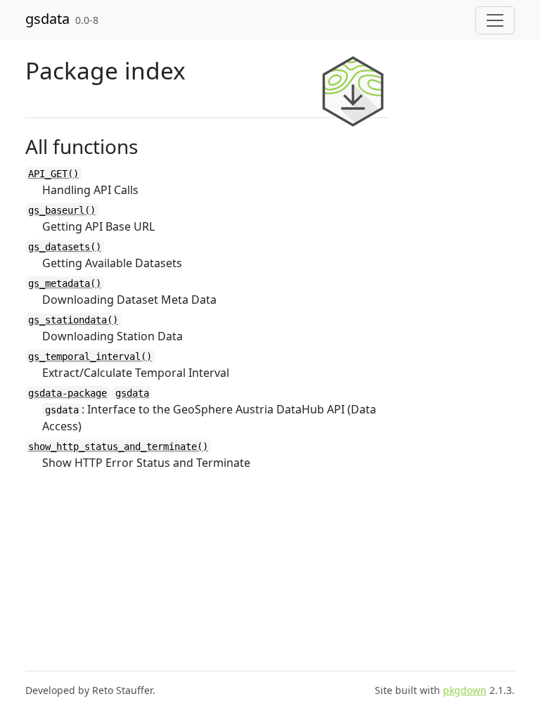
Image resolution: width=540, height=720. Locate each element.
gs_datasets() (64, 246)
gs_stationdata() (73, 320)
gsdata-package (67, 393)
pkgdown (465, 690)
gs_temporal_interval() (90, 356)
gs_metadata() (64, 283)
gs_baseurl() (62, 210)
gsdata (47, 18)
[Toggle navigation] (495, 20)
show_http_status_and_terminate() (118, 446)
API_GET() (53, 173)
